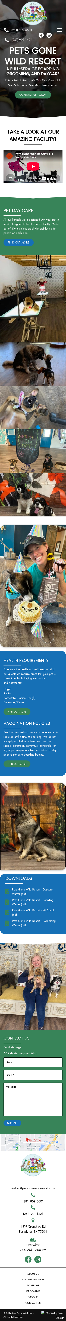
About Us (33, 1274)
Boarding (33, 1285)
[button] (59, 30)
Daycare (33, 1297)
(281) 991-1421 (22, 39)
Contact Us (33, 1303)
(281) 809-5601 (21, 30)
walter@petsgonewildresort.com (33, 1188)
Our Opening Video (33, 1279)
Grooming (33, 1291)
